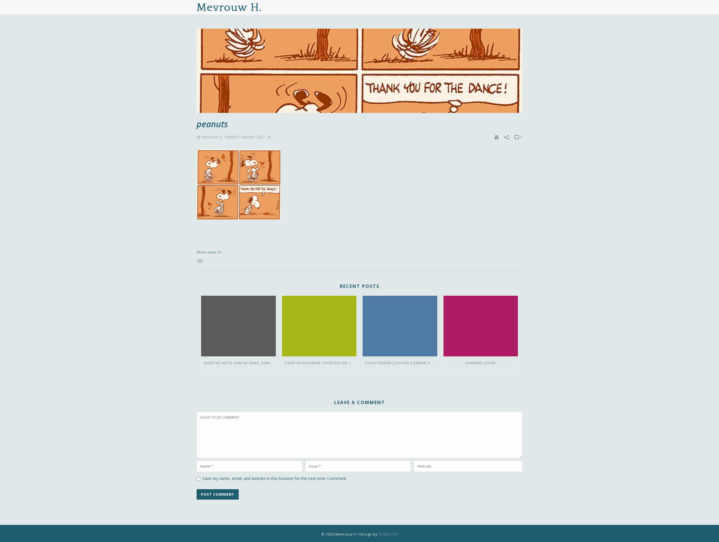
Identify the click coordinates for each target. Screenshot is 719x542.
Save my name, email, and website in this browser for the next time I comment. (274, 478)
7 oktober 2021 (251, 137)
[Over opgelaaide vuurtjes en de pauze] (319, 326)
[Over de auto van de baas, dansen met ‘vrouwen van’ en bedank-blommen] (238, 326)
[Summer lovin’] (480, 326)
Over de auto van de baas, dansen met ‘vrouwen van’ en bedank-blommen (240, 363)
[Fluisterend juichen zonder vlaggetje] (400, 326)
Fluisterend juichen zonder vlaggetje (401, 363)
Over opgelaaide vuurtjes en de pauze (321, 363)
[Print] (496, 136)
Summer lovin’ (480, 363)
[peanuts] (359, 71)
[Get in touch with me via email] (200, 262)
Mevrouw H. (212, 137)
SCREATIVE (388, 534)
